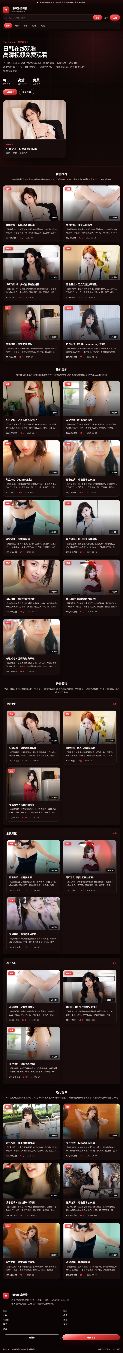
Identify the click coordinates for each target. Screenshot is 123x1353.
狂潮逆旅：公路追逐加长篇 (20, 224)
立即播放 (10, 92)
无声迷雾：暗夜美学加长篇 (80, 1202)
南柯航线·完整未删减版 (79, 224)
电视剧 (6, 1319)
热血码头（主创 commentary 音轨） (86, 344)
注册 (115, 17)
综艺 (34, 25)
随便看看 (91, 1337)
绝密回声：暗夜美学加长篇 (80, 479)
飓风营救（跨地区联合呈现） (81, 599)
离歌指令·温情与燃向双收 (20, 658)
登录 (106, 17)
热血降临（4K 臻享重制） (19, 479)
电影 (17, 25)
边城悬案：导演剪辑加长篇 (22, 934)
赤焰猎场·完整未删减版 (19, 344)
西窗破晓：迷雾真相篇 (18, 539)
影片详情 (26, 92)
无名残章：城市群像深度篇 (20, 1142)
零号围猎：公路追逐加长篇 (80, 1142)
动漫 (43, 25)
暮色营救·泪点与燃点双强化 (81, 284)
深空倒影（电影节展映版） (80, 420)
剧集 (25, 25)
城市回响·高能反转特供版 (20, 1202)
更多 (115, 703)
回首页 (32, 1337)
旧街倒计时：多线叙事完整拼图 (22, 284)
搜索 (97, 17)
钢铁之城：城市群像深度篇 (20, 1262)
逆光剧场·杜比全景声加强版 (81, 539)
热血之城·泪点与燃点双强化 (21, 420)
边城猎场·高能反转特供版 (20, 599)
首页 (8, 25)
